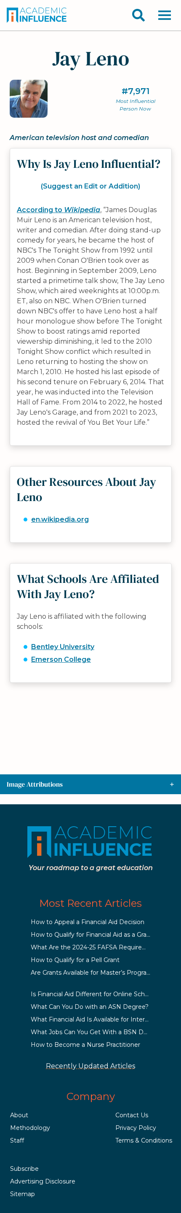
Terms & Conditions (143, 1140)
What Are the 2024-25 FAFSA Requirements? (98, 947)
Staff (17, 1140)
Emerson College (61, 659)
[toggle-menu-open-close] (164, 15)
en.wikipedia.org (60, 519)
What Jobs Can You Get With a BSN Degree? (97, 1032)
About (19, 1115)
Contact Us (131, 1115)
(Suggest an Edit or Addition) (90, 186)
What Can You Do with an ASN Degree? (90, 1007)
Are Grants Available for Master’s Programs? (95, 972)
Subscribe (24, 1169)
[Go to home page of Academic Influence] (37, 15)
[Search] (138, 15)
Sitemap (22, 1194)
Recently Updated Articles (90, 1066)
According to (58, 210)
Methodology (30, 1128)
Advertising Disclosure (42, 1181)
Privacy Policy (135, 1128)
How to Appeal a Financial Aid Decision (87, 922)
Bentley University (62, 647)
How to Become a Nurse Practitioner (85, 1045)
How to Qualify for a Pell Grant (75, 960)
